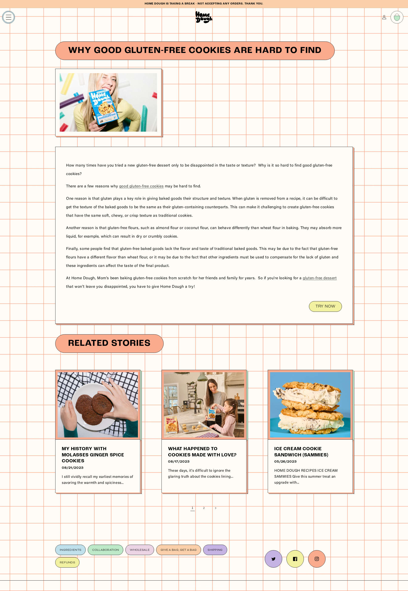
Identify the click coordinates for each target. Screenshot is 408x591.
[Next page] (215, 508)
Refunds (67, 562)
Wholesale (140, 550)
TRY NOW (325, 306)
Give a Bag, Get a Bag (179, 550)
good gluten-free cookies (141, 186)
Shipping (215, 550)
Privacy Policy (191, 586)
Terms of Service (215, 586)
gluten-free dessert (320, 278)
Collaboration (105, 550)
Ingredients (70, 550)
